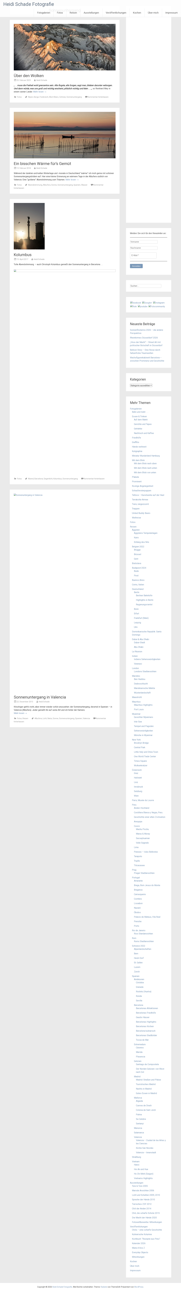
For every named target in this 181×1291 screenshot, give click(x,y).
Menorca (138, 1128)
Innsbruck (138, 786)
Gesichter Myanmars (143, 717)
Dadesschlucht (141, 683)
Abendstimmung (35, 185)
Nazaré (137, 908)
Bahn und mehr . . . (140, 412)
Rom (134, 938)
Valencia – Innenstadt (146, 1152)
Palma (139, 1114)
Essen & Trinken (139, 416)
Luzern (137, 967)
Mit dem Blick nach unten (145, 468)
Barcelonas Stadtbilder (146, 1035)
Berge (36, 97)
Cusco (137, 826)
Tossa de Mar (142, 1040)
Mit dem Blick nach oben (145, 463)
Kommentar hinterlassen (98, 97)
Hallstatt (138, 777)
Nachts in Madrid (144, 1089)
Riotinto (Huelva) (143, 991)
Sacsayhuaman (143, 838)
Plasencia (140, 1056)
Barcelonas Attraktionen (147, 1008)
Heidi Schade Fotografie (28, 4)
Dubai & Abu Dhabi (140, 639)
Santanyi (140, 1123)
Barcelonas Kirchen (145, 1026)
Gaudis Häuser (142, 1017)
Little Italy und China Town (146, 752)
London (135, 668)
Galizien (137, 1061)
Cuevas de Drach (144, 1105)
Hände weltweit (139, 446)
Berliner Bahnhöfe (144, 595)
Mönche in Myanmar (143, 735)
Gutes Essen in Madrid (146, 1093)
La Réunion (137, 651)
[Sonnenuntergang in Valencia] (65, 495)
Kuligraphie (137, 451)
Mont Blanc (54, 97)
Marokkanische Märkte (144, 688)
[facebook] (135, 302)
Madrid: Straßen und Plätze (148, 1079)
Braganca (138, 890)
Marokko (136, 676)
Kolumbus (23, 254)
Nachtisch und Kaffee (144, 433)
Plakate (135, 477)
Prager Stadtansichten (144, 873)
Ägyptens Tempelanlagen (145, 533)
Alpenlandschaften (142, 949)
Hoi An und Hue (141, 1169)
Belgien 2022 (138, 546)
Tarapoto (138, 856)
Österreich (137, 770)
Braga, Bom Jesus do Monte (147, 885)
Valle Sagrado (142, 843)
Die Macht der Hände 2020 (144, 1217)
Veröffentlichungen (116, 12)
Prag (134, 870)
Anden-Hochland (141, 808)
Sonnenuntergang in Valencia (40, 697)
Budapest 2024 (139, 568)
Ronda (139, 996)
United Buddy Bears (141, 513)
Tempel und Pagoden (144, 726)
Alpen (30, 97)
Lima (136, 847)
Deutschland (138, 589)
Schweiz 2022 (138, 946)
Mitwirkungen (138, 1257)
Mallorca (138, 1098)
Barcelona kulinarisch (145, 1031)
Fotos (60, 12)
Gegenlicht (48, 479)
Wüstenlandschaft (142, 692)
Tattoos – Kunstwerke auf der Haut (148, 495)
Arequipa (138, 821)
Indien (135, 656)
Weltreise (136, 517)
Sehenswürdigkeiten (143, 730)
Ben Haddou (139, 679)
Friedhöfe (136, 437)
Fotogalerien (43, 12)
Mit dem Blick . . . (139, 460)
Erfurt (136, 613)
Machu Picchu (142, 829)
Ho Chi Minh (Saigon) (143, 1174)
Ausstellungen (91, 12)
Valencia (86, 718)
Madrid (137, 1076)
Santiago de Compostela (147, 1064)
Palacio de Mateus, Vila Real (147, 917)
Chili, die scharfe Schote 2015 (146, 1213)
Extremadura (139, 1044)
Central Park (139, 747)
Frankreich (44, 97)
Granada (139, 987)
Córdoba (140, 982)
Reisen (73, 12)
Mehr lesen (39, 91)
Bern (136, 953)
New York (136, 739)
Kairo (136, 537)
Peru (134, 805)
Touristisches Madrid (146, 1084)
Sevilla (139, 1000)
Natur (50, 718)
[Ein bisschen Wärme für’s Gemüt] (65, 157)
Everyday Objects (140, 1252)
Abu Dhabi (138, 647)
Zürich (137, 971)
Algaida (139, 1101)
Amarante (138, 881)
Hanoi (136, 1164)
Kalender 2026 (138, 1243)
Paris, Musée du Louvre (143, 800)
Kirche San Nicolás (144, 1148)
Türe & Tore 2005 (140, 1186)
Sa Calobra (141, 1119)
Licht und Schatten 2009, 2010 (146, 1195)
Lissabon (138, 903)
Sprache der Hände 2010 (143, 1199)
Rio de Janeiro (138, 930)
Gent (136, 559)
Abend (31, 479)
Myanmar (136, 714)
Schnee (62, 97)
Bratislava (136, 563)
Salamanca (139, 1132)
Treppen (136, 508)
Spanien (77, 185)
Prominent (137, 481)
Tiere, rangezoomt (140, 504)
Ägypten (136, 530)
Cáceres (140, 1047)
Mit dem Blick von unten (145, 472)
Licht (45, 718)
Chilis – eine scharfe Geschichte (147, 1230)
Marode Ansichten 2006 (143, 1190)
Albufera (46, 185)
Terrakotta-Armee (140, 499)
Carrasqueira (140, 894)
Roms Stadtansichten (144, 941)
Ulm (136, 627)
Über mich (153, 12)
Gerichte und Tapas (143, 424)
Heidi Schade (41, 80)
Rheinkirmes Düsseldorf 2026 (144, 337)
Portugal (136, 877)
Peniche (138, 921)
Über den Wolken (29, 75)
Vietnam (136, 1161)
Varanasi (138, 664)
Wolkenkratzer (140, 765)
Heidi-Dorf (139, 958)
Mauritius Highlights (143, 705)
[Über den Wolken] (65, 69)
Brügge (137, 550)
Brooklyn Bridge (141, 743)
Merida (139, 1052)
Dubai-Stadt (139, 642)
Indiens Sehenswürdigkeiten (147, 659)
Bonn (136, 609)
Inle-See (138, 721)
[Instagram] (159, 302)
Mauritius (136, 701)
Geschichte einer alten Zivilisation (149, 817)
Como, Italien (138, 584)
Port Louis (139, 709)
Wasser (84, 185)
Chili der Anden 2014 (141, 1208)
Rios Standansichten (143, 933)
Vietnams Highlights (143, 1178)
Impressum (171, 12)
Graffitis (135, 442)
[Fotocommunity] (156, 306)
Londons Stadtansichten (145, 671)
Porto (136, 926)
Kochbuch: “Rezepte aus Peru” (146, 1239)
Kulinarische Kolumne (142, 1234)
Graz (136, 773)
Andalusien (139, 979)
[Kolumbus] (29, 248)
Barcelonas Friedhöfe (146, 1013)
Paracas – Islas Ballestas (146, 852)
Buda (136, 571)
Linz (136, 782)
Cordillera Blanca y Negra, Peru (148, 812)
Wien (136, 796)
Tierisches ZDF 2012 (142, 1204)
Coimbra (138, 899)
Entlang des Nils (141, 542)
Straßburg (136, 1157)
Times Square (140, 761)
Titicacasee (139, 865)
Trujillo (137, 861)
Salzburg (138, 791)
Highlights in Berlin (144, 600)
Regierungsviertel (144, 604)
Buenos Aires (138, 580)
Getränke (138, 428)
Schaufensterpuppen (141, 490)
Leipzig (137, 622)
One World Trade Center (145, 756)
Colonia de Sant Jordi (146, 1110)
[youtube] (143, 306)
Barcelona (38, 479)
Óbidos (137, 912)
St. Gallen (138, 962)
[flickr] (133, 306)
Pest (136, 575)
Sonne (54, 185)
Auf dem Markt (141, 419)
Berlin (136, 592)
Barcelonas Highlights (146, 1022)
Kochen (137, 12)
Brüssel (137, 554)
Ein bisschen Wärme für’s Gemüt (42, 163)
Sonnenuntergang (74, 97)
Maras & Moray (143, 834)
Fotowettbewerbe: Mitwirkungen (147, 1222)
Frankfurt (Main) (141, 618)
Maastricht (137, 697)
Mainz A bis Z (138, 1248)
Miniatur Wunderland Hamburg (146, 456)
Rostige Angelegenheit (142, 486)
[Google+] (147, 302)
